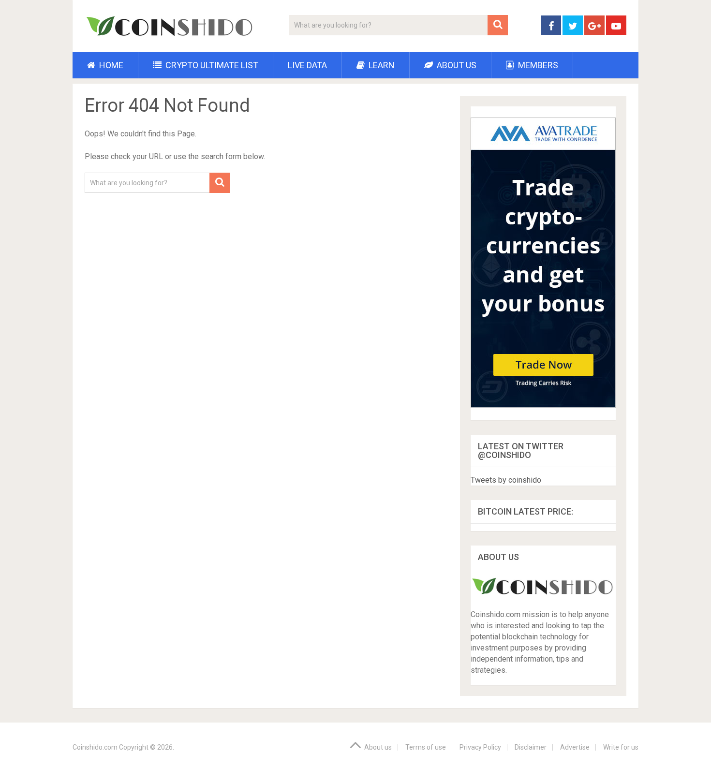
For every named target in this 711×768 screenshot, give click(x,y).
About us (455, 65)
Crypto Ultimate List (210, 65)
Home (110, 65)
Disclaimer (531, 747)
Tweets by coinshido (506, 480)
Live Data (307, 65)
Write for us (620, 747)
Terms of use (425, 747)
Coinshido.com (95, 747)
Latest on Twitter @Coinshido (520, 450)
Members (537, 65)
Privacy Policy (480, 747)
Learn (381, 65)
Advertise (575, 747)
